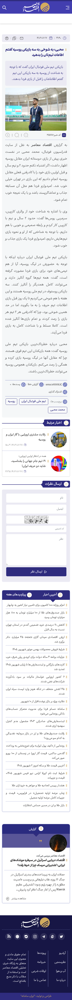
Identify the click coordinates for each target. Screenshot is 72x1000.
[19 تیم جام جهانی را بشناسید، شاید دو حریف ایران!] (59, 464)
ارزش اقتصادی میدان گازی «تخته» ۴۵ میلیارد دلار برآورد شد (35, 639)
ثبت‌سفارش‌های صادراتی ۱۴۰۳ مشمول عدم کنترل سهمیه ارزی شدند (35, 723)
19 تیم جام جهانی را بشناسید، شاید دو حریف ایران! (28, 464)
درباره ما (61, 980)
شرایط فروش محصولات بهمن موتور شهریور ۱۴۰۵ (38, 649)
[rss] (8, 936)
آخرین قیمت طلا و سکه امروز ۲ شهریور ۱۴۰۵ (41, 766)
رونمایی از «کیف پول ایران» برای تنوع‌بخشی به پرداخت (35, 746)
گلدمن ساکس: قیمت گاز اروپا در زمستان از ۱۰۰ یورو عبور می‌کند (35, 756)
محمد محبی (57, 409)
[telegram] (43, 937)
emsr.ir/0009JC (54, 384)
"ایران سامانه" (28, 996)
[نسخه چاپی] (7, 38)
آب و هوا (61, 971)
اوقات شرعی (38, 971)
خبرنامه (41, 962)
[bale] (26, 937)
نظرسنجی (60, 962)
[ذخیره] (14, 38)
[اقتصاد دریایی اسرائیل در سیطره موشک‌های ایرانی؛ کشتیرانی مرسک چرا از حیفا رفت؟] (58, 843)
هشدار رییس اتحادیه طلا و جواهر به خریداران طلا (38, 785)
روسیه (11, 401)
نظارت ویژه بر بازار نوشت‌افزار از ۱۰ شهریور (43, 701)
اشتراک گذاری (55, 392)
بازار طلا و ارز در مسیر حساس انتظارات (44, 805)
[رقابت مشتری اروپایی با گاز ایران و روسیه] (59, 440)
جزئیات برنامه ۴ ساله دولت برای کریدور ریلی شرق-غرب (35, 657)
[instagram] (35, 937)
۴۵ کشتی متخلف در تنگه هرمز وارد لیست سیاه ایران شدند (35, 691)
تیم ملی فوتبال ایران (33, 401)
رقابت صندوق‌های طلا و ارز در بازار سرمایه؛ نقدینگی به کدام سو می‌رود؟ (35, 736)
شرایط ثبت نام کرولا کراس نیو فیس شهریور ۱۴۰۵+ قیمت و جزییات (35, 775)
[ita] (52, 937)
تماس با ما (40, 980)
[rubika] (17, 937)
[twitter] (61, 937)
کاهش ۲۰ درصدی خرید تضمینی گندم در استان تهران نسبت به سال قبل (35, 627)
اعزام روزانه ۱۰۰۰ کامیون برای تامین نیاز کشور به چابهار (36, 605)
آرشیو (62, 953)
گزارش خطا (33, 384)
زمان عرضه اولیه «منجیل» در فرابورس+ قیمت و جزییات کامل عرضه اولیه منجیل (35, 795)
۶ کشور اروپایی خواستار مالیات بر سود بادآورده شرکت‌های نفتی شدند (35, 679)
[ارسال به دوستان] (22, 38)
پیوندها (41, 953)
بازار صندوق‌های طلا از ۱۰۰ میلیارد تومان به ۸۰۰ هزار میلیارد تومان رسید (35, 615)
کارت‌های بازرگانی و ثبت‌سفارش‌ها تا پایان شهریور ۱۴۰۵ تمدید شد (35, 667)
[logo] (36, 7)
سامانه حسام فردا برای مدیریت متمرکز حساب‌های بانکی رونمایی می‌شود (35, 711)
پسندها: (16, 385)
